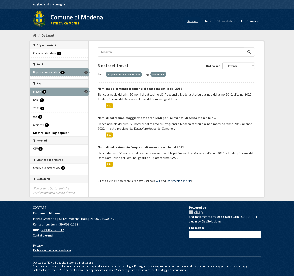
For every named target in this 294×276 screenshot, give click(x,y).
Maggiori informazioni (173, 270)
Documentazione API (179, 181)
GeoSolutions (211, 221)
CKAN (196, 212)
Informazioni (249, 21)
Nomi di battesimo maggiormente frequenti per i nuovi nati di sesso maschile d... (157, 117)
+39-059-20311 (68, 224)
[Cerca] (249, 52)
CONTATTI (40, 207)
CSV (109, 105)
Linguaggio (196, 228)
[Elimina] (139, 74)
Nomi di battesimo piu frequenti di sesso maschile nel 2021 (141, 147)
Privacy (38, 245)
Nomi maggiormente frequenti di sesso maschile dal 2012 (140, 88)
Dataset (192, 21)
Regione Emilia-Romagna (49, 4)
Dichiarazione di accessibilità (52, 250)
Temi (207, 21)
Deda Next (224, 216)
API (158, 181)
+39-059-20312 (52, 229)
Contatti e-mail (43, 235)
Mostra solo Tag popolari (51, 132)
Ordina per (213, 66)
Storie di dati (226, 21)
